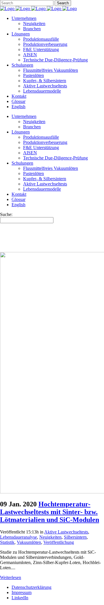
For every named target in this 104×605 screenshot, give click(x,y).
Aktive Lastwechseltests (66, 531)
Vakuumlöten (29, 542)
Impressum (21, 592)
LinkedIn (20, 597)
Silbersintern (75, 537)
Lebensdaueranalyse (18, 537)
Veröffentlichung (58, 542)
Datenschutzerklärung (31, 587)
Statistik (7, 542)
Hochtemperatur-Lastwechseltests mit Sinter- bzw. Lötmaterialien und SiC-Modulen (49, 511)
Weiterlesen (10, 577)
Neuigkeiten (50, 537)
